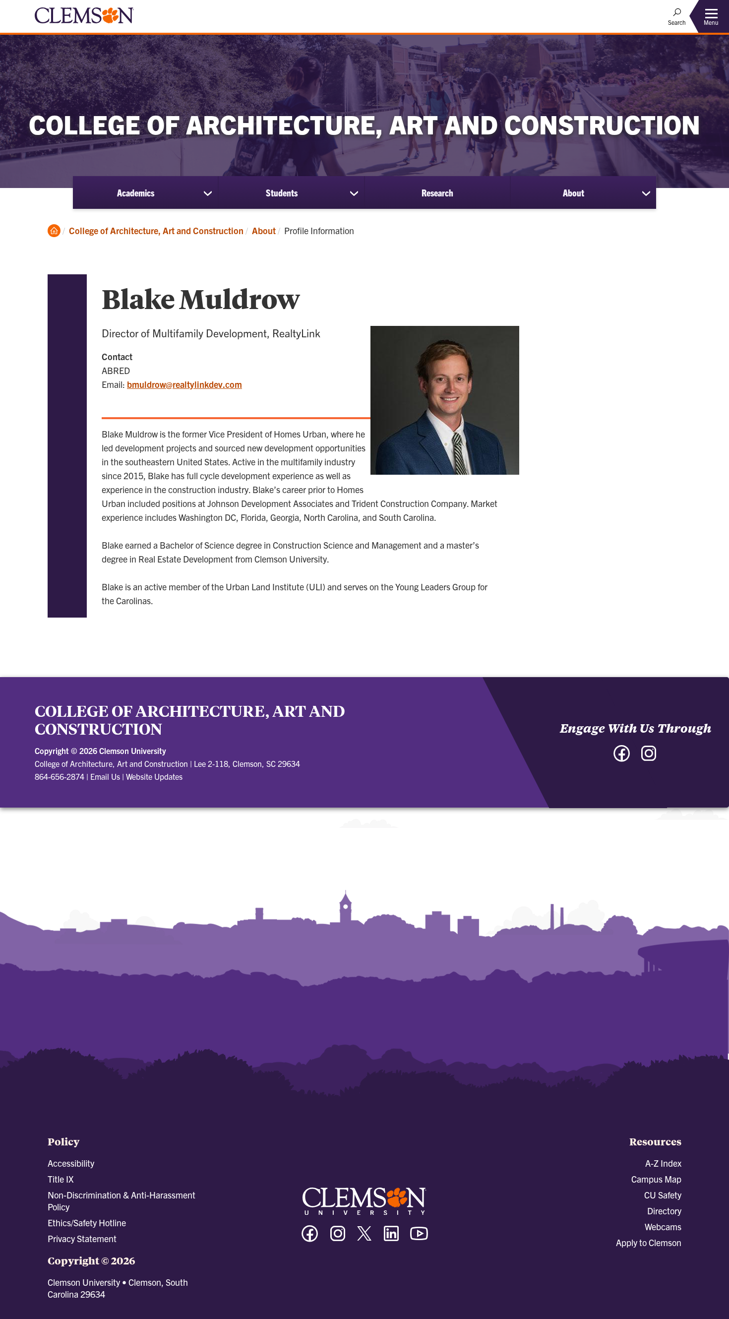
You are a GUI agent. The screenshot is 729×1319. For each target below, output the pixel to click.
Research (437, 192)
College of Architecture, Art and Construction (156, 230)
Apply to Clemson (648, 1242)
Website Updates (154, 776)
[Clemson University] (84, 25)
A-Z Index (663, 1163)
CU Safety (662, 1194)
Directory (664, 1210)
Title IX (60, 1179)
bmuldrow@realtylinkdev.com (184, 384)
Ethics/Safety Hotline (87, 1222)
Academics (135, 192)
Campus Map (656, 1179)
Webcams (663, 1226)
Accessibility (71, 1163)
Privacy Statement (82, 1238)
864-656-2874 (59, 776)
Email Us (105, 776)
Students (282, 192)
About (573, 192)
